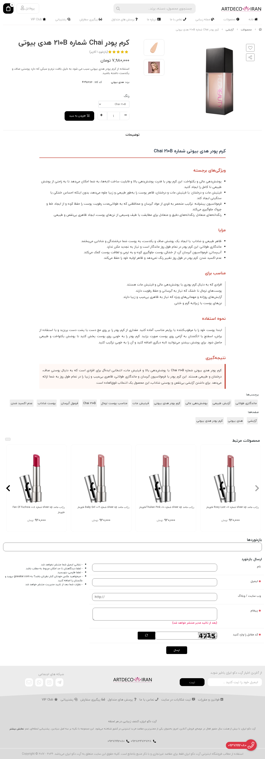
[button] (257, 488)
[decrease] (125, 115)
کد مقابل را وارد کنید (245, 634)
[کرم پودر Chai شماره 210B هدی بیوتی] (132, 679)
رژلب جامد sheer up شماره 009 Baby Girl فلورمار (103, 507)
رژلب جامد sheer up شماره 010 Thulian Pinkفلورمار (166, 507)
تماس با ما (176, 19)
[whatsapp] (39, 682)
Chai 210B (89, 403)
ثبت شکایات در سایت (176, 699)
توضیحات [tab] (132, 134)
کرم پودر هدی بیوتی (167, 403)
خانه (251, 19)
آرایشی (230, 29)
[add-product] (255, 475)
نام (259, 566)
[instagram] (49, 682)
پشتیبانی (61, 19)
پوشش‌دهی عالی (196, 403)
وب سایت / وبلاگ (249, 595)
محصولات (229, 19)
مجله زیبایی (203, 19)
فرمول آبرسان (69, 403)
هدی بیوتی (117, 82)
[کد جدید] (146, 636)
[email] (29, 682)
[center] (118, 8)
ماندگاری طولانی (246, 403)
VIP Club (37, 19)
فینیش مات (140, 403)
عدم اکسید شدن (22, 403)
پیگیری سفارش (89, 19)
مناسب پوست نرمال (114, 403)
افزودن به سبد (78, 115)
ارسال (177, 650)
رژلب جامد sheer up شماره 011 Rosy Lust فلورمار (232, 507)
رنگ (126, 96)
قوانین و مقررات (209, 699)
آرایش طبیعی (221, 403)
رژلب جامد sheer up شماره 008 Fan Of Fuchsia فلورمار (39, 509)
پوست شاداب (47, 403)
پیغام (254, 610)
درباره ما (152, 19)
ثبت (192, 682)
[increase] (101, 115)
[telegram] (59, 682)
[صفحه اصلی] (260, 29)
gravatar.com (22, 576)
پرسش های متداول (123, 19)
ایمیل (254, 581)
